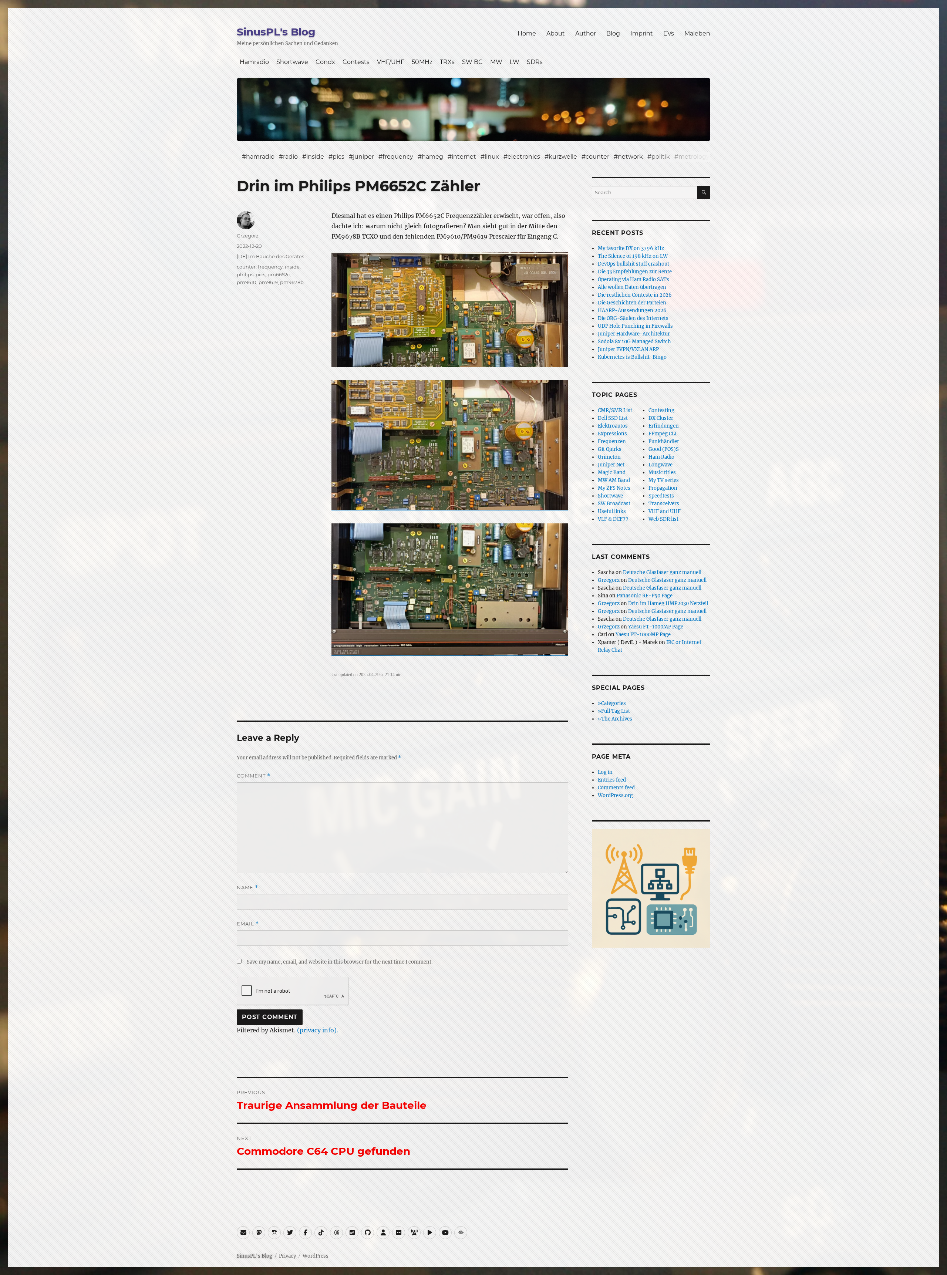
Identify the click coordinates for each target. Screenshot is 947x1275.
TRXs (447, 61)
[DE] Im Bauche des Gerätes (270, 256)
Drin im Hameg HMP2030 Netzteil (668, 603)
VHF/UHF (390, 61)
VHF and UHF (664, 511)
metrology (694, 156)
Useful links (612, 511)
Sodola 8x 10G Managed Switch (634, 341)
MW (496, 61)
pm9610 (246, 282)
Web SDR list (663, 519)
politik (660, 156)
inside (315, 156)
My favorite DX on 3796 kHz (631, 248)
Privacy (287, 1256)
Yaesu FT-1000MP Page (655, 627)
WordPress (315, 1256)
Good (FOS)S (663, 449)
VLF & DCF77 (613, 519)
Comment (253, 776)
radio (290, 156)
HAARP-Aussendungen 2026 (632, 310)
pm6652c (278, 274)
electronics (524, 156)
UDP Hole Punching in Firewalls (635, 326)
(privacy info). (317, 1030)
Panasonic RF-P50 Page (645, 596)
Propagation (662, 488)
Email (248, 924)
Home (527, 33)
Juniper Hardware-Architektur (634, 334)
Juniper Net (611, 465)
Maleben (697, 33)
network (630, 156)
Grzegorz (248, 236)
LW (514, 61)
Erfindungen (663, 426)
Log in (605, 772)
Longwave (660, 465)
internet (464, 156)
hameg (432, 156)
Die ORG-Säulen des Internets (633, 318)
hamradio (260, 156)
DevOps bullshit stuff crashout (633, 264)
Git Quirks (609, 449)
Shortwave (292, 61)
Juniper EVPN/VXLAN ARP (628, 349)
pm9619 (268, 282)
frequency (397, 156)
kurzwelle (563, 156)
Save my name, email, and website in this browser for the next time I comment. (339, 962)
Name (247, 887)
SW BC (472, 61)
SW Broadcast (614, 503)
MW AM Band (614, 480)
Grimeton (609, 457)
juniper (363, 156)
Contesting (661, 410)
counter (597, 156)
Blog (613, 33)
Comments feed (616, 788)
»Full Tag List (614, 711)
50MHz (422, 61)
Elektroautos (613, 426)
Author (585, 33)
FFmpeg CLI (662, 434)
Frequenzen (612, 441)
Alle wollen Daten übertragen (632, 287)
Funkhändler (663, 441)
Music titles (662, 472)
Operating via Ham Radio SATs (633, 279)
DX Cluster (660, 418)
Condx (325, 61)
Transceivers (663, 503)
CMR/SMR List (615, 410)
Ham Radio (661, 457)
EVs (668, 33)
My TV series (663, 480)
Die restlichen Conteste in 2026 (635, 295)
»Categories (612, 703)
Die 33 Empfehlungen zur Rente (635, 272)
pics (338, 156)
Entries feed (612, 780)
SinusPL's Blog (276, 32)
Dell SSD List (613, 418)
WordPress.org (615, 795)
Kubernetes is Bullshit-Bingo (632, 357)
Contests (356, 61)
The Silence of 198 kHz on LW (633, 256)
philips (245, 274)
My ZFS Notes (614, 488)
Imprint (641, 33)
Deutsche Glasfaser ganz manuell (662, 572)
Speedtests (661, 496)
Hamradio (254, 61)
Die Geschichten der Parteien (632, 303)
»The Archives (615, 719)
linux (492, 156)
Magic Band (612, 472)
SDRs (535, 61)
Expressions (612, 434)
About (555, 33)
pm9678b (292, 282)
